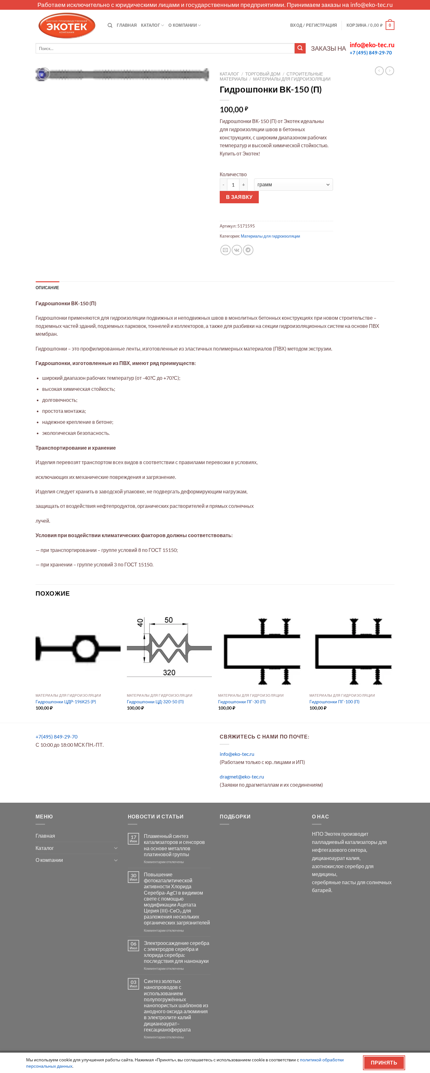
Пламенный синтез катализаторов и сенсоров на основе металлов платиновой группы (174, 845)
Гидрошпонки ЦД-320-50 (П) (155, 701)
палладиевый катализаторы (344, 842)
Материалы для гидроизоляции (292, 78)
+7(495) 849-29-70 (56, 736)
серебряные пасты (334, 882)
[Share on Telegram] (248, 250)
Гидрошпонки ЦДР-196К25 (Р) (66, 701)
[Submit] (300, 48)
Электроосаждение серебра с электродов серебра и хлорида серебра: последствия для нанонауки (176, 952)
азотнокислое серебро (338, 866)
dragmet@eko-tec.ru (242, 776)
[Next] (394, 663)
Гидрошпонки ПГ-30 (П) (242, 701)
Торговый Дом (262, 73)
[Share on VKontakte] (237, 250)
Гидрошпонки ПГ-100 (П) (334, 701)
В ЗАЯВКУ (239, 197)
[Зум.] (44, 73)
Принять (384, 1062)
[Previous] (36, 663)
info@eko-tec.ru (371, 4)
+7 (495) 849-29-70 (371, 52)
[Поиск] (110, 25)
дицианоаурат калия (335, 858)
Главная (127, 25)
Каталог (150, 25)
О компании (182, 25)
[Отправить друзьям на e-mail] (225, 250)
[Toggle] (115, 847)
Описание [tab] (47, 287)
